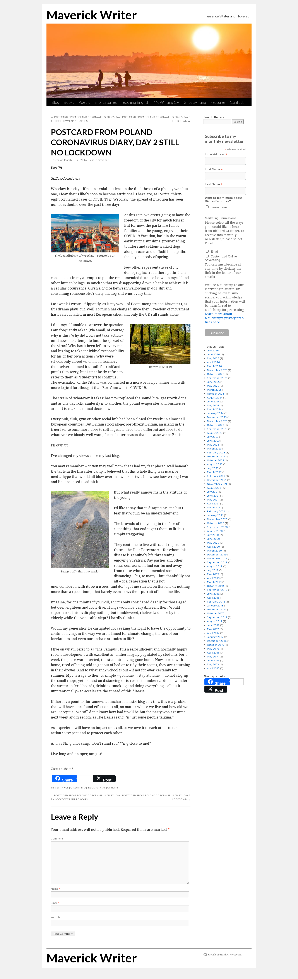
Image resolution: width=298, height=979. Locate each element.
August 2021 (214, 487)
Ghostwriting (195, 102)
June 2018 (213, 593)
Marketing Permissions (220, 218)
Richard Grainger (98, 160)
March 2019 (214, 582)
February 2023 (216, 452)
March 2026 (214, 366)
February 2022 (216, 476)
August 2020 (215, 531)
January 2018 (215, 605)
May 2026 (213, 358)
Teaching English (135, 102)
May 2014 (213, 656)
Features (218, 102)
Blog (55, 102)
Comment (58, 838)
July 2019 (213, 570)
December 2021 (216, 480)
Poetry (84, 102)
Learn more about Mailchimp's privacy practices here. (225, 318)
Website (56, 917)
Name (55, 888)
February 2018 (216, 601)
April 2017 (213, 633)
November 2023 (217, 421)
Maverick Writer (91, 15)
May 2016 (213, 648)
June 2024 (213, 401)
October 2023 (215, 425)
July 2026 (213, 350)
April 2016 (213, 652)
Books (69, 102)
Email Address (216, 154)
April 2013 (213, 668)
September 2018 (217, 589)
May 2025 (213, 385)
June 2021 (213, 495)
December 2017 (216, 609)
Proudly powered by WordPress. (225, 954)
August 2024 (215, 397)
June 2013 (213, 660)
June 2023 (213, 440)
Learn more (219, 207)
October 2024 (215, 393)
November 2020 (217, 519)
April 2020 (213, 546)
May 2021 (213, 499)
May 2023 (213, 444)
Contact (237, 102)
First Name (214, 169)
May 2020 (213, 542)
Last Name (214, 184)
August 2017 (214, 621)
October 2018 (215, 585)
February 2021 (216, 511)
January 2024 (215, 413)
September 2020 (217, 527)
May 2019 (213, 574)
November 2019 (217, 558)
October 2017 (215, 613)
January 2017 (215, 636)
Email (55, 902)
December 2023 (217, 417)
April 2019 (213, 578)
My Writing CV (166, 102)
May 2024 (213, 405)
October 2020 (215, 523)
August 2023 (215, 432)
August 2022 (215, 464)
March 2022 (214, 472)
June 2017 (213, 625)
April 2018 (213, 597)
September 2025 (217, 378)
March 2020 (214, 550)
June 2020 (213, 538)
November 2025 (217, 370)
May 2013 (213, 664)
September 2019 (217, 562)
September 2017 (217, 617)
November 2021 (217, 483)
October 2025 (215, 374)
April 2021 (213, 503)
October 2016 (215, 644)
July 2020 (213, 534)
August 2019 (215, 566)
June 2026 (213, 354)
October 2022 (215, 460)
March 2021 (214, 507)
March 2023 (214, 448)
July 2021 (212, 491)
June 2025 (213, 381)
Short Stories (106, 102)
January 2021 (215, 515)
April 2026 (213, 362)
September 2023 (217, 429)
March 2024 (214, 409)
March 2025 (214, 389)
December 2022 (217, 456)
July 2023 (213, 436)
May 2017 (213, 629)
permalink (112, 787)
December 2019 (217, 554)
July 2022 (213, 468)
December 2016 (217, 640)
